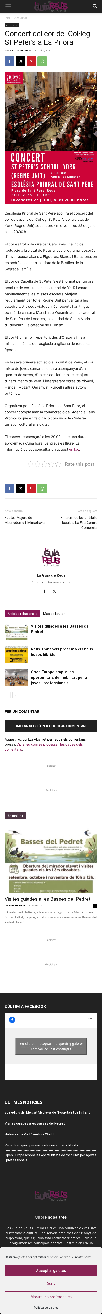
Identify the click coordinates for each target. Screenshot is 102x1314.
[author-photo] (51, 569)
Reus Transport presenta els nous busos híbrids (41, 1145)
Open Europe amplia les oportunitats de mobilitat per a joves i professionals (59, 677)
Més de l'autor (54, 614)
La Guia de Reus (20, 50)
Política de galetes (46, 1307)
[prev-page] (8, 695)
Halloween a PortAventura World (29, 1134)
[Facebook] (9, 61)
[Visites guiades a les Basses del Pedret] (16, 632)
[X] (20, 61)
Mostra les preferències (51, 1296)
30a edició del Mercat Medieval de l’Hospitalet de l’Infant (47, 1112)
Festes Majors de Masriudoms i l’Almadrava (25, 520)
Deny (51, 1283)
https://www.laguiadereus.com (51, 582)
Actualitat (20, 18)
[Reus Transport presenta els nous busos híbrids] (16, 654)
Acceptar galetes (51, 1270)
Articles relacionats (22, 614)
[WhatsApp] (42, 61)
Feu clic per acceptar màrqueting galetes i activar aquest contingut (51, 1046)
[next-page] (15, 695)
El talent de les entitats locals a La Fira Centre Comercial (79, 523)
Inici (7, 18)
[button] (8, 6)
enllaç (74, 449)
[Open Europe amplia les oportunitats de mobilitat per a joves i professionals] (16, 677)
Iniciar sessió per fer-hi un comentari (51, 726)
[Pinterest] (31, 61)
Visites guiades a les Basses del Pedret (48, 899)
